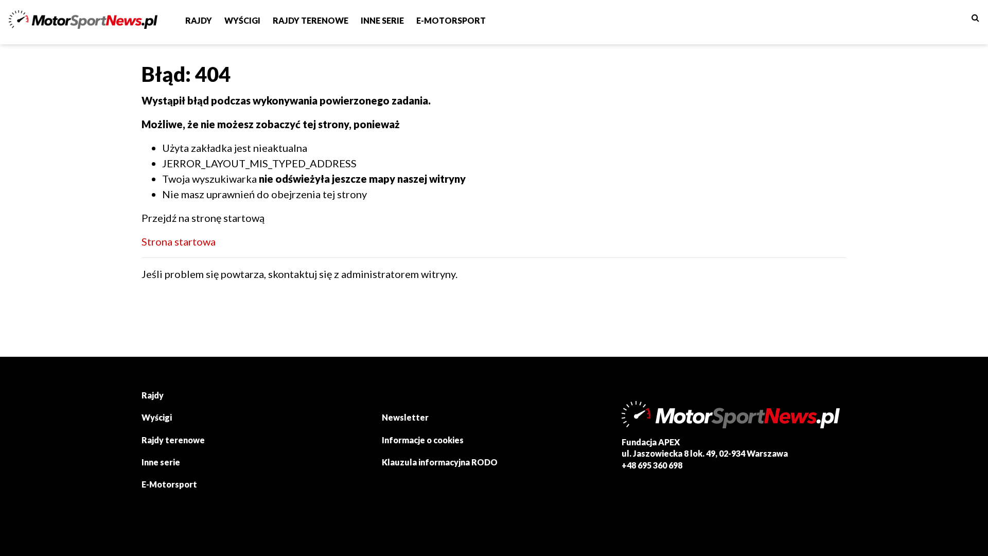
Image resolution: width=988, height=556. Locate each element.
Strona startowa (179, 241)
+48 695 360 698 (652, 465)
